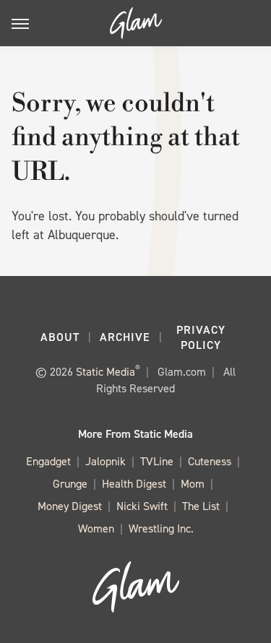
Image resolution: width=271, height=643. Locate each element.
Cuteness (209, 461)
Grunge (70, 483)
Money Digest (70, 506)
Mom (193, 483)
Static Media (105, 371)
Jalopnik (105, 461)
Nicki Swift (142, 506)
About (59, 337)
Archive (125, 337)
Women (96, 528)
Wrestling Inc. (161, 528)
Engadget (48, 461)
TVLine (156, 461)
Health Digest (134, 483)
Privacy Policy (200, 337)
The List (201, 506)
